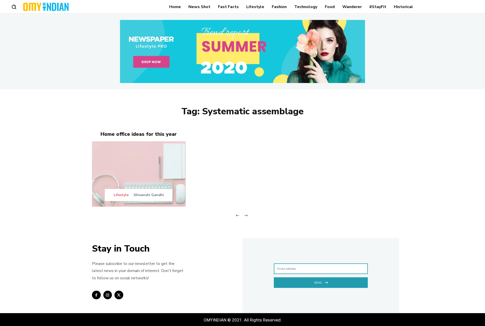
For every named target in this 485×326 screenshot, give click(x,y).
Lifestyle (121, 195)
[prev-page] (237, 215)
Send (318, 282)
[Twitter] (118, 295)
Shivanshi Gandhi (149, 195)
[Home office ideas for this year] (139, 174)
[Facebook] (96, 295)
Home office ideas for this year (139, 134)
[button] (14, 7)
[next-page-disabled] (246, 215)
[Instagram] (107, 295)
